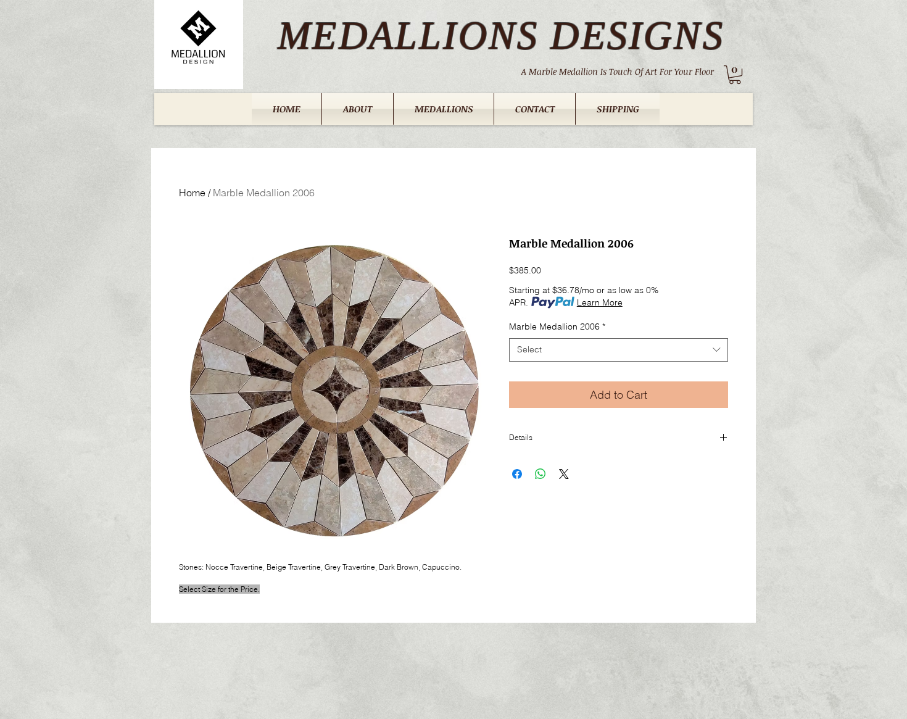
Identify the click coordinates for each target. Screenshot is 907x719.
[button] (735, 74)
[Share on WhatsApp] (540, 474)
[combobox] (618, 350)
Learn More (600, 302)
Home (192, 192)
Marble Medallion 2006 (557, 326)
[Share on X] (564, 474)
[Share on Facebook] (517, 474)
